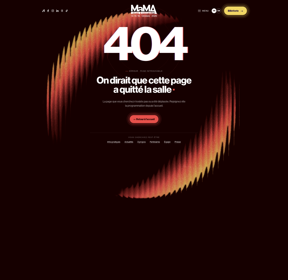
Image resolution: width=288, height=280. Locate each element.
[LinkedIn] (57, 10)
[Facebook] (48, 10)
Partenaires (155, 142)
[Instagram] (52, 10)
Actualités (128, 142)
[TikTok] (66, 10)
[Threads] (62, 10)
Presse (178, 142)
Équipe (167, 142)
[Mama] (144, 11)
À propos (141, 142)
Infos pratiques (113, 142)
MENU (205, 11)
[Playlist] (43, 10)
